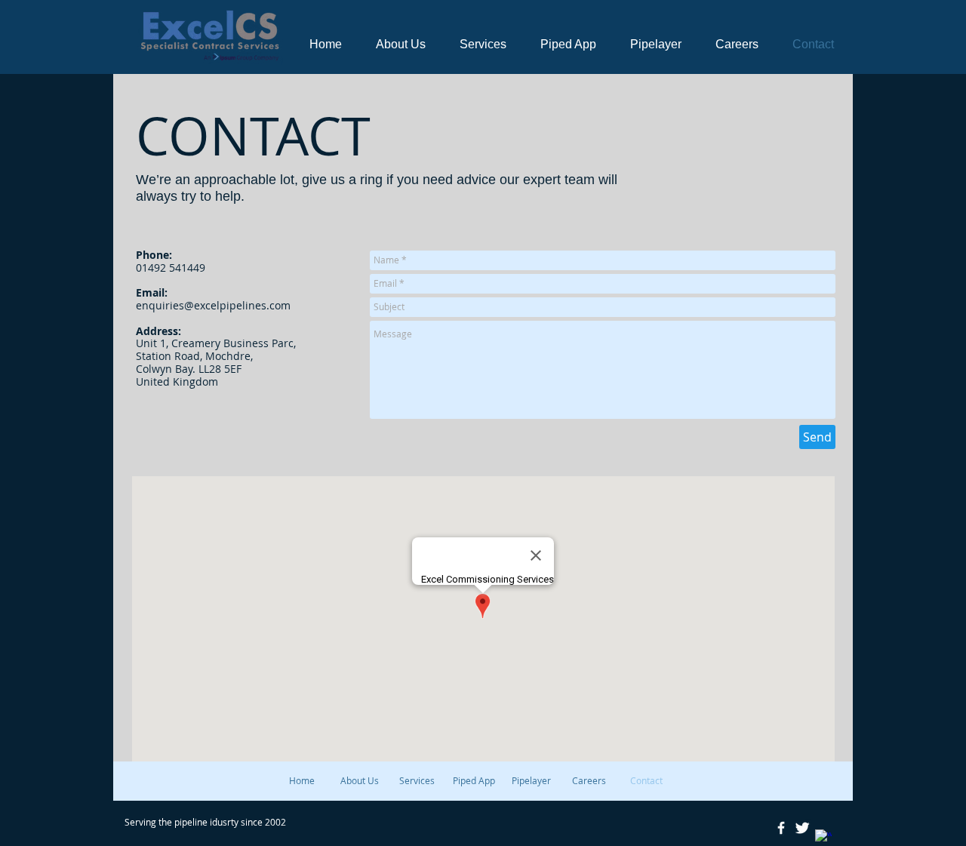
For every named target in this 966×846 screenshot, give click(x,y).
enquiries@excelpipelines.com (213, 305)
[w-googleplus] (823, 837)
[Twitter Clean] (802, 828)
